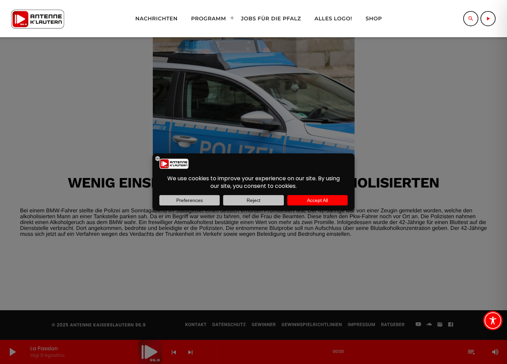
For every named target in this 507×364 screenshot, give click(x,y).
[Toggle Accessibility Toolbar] (493, 321)
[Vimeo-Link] (37, 18)
